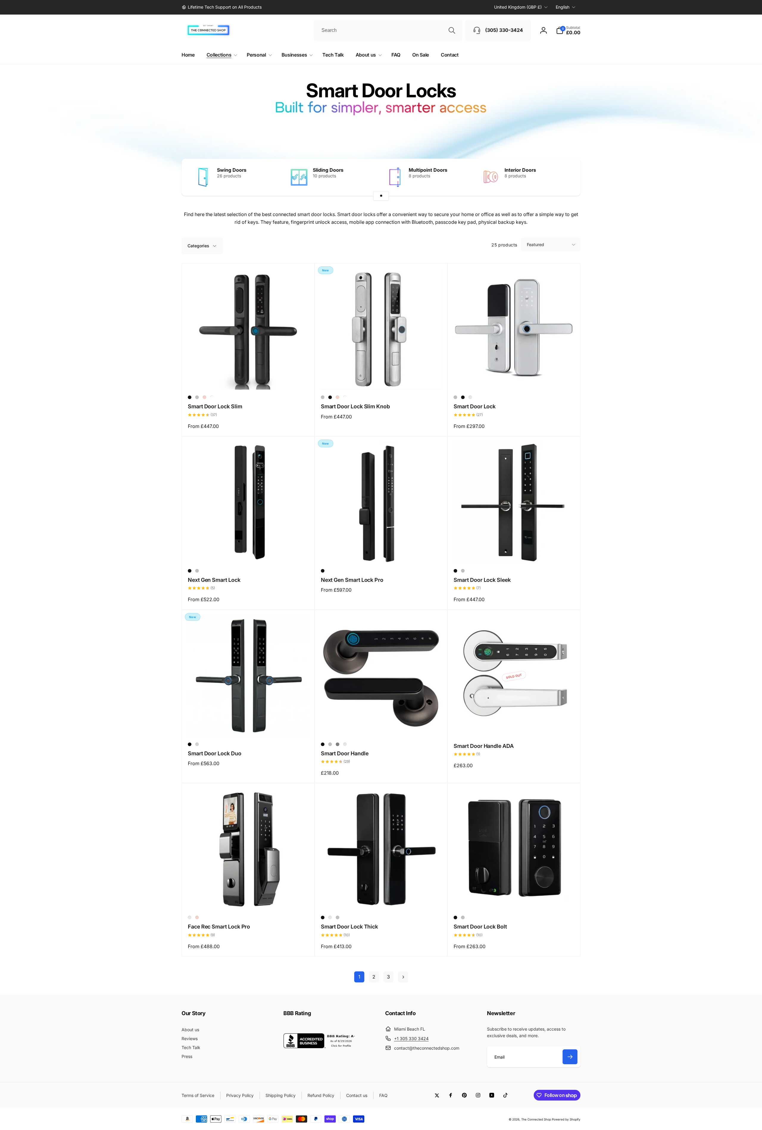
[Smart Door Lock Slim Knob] (381, 378)
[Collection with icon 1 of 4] (381, 195)
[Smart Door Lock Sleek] (514, 552)
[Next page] (403, 976)
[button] (568, 30)
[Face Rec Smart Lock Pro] (248, 898)
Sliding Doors (328, 170)
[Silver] (197, 397)
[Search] (452, 30)
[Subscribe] (570, 1056)
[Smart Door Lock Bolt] (514, 898)
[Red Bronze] (330, 917)
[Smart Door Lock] (514, 378)
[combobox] (387, 30)
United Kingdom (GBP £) (518, 7)
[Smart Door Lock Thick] (381, 898)
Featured (535, 244)
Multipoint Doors (428, 170)
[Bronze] (470, 397)
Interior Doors (520, 170)
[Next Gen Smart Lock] (248, 552)
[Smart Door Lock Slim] (248, 378)
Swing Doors (231, 170)
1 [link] (359, 977)
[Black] (189, 397)
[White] (212, 397)
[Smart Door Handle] (381, 725)
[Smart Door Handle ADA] (514, 725)
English (562, 7)
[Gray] (337, 744)
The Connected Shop (536, 1119)
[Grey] (189, 917)
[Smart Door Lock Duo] (248, 725)
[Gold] (204, 397)
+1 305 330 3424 (411, 1038)
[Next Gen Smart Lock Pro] (381, 552)
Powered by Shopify (566, 1119)
